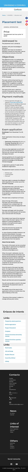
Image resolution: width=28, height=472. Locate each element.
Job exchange (9, 351)
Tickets (11, 432)
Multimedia (8, 347)
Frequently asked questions (13, 321)
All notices (12, 413)
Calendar (12, 414)
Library (7, 361)
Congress (7, 331)
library (11, 444)
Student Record (9, 354)
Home (4, 15)
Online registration (10, 324)
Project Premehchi (10, 328)
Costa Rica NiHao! (10, 358)
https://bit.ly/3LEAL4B (16, 102)
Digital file (12, 430)
